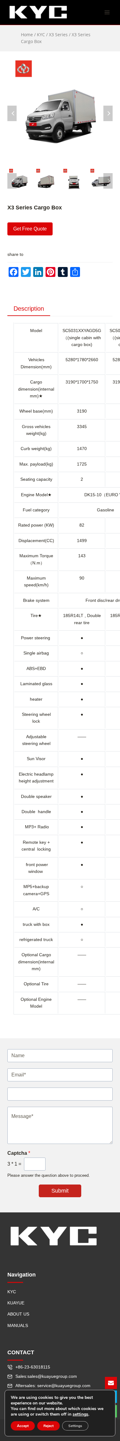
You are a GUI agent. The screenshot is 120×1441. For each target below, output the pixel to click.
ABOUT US (18, 1314)
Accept (23, 1425)
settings (80, 1414)
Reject (48, 1425)
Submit (60, 1191)
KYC (11, 1291)
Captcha (18, 1153)
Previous (12, 113)
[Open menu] (107, 12)
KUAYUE (15, 1302)
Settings (75, 1425)
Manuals (17, 1325)
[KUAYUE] (38, 12)
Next (108, 113)
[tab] (28, 309)
